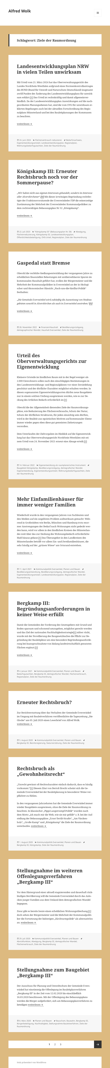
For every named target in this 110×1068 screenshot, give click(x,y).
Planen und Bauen (71, 569)
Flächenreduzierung (26, 234)
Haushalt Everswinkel (51, 330)
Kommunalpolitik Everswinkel (49, 569)
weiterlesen (25, 123)
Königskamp (35, 845)
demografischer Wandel (71, 468)
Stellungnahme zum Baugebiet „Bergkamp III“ (53, 973)
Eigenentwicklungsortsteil (28, 143)
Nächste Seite (98, 1044)
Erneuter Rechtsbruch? (44, 702)
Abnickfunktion (23, 941)
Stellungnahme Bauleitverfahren (63, 1023)
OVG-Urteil (46, 237)
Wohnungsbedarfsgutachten (30, 145)
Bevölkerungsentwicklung (28, 572)
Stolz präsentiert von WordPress (31, 1062)
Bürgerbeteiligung (25, 1023)
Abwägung (81, 231)
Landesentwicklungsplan (52, 143)
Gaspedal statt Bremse (43, 263)
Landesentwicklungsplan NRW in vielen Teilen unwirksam (53, 69)
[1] (31, 97)
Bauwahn (71, 1020)
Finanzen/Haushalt (49, 327)
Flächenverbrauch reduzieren (48, 140)
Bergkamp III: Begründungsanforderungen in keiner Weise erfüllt (53, 609)
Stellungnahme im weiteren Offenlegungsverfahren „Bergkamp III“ (49, 876)
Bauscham (60, 1020)
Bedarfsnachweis (74, 140)
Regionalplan (71, 143)
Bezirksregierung (37, 743)
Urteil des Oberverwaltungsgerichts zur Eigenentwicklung (52, 361)
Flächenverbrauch (78, 674)
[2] (85, 441)
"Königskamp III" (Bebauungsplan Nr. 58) (53, 231)
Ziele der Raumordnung (55, 145)
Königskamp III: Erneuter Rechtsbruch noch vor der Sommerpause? (47, 177)
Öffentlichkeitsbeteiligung (29, 237)
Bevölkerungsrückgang (72, 327)
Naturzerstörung (54, 743)
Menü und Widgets (98, 16)
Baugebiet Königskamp (27, 468)
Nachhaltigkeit (41, 1023)
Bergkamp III (40, 674)
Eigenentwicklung (25, 470)
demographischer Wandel (28, 330)
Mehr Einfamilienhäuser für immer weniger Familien (50, 502)
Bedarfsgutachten (25, 674)
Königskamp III (43, 234)
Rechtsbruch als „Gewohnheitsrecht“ (41, 771)
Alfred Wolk (19, 10)
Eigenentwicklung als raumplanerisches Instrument (62, 465)
